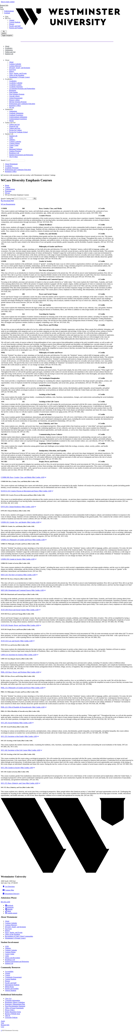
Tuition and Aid (14, 124)
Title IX (7, 1015)
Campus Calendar (15, 64)
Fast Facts (12, 69)
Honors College (14, 100)
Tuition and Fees (14, 128)
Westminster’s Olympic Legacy (19, 77)
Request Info (5, 1025)
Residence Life (14, 153)
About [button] (7, 46)
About (11, 62)
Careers (7, 975)
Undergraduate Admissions (18, 117)
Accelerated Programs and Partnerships (22, 88)
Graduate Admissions (16, 113)
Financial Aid (13, 126)
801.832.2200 (5, 902)
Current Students (10, 979)
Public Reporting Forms (13, 1012)
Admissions (13, 111)
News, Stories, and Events (18, 73)
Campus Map (9, 890)
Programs (8, 191)
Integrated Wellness (15, 149)
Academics (13, 81)
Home (7, 185)
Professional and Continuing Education (22, 104)
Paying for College (15, 130)
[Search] (35, 199)
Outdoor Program (15, 151)
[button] (7, 60)
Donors (7, 981)
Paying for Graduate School (18, 132)
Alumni (7, 973)
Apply (3, 1021)
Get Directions (10, 886)
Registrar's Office (15, 105)
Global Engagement (15, 98)
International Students (12, 985)
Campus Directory (15, 66)
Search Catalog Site (7, 198)
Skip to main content (7, 2)
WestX (11, 121)
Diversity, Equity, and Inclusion (19, 68)
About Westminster (11, 164)
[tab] (67, 477)
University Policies (11, 1017)
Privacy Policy (10, 1010)
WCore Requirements (8, 204)
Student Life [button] (9, 54)
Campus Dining (14, 143)
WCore (11, 107)
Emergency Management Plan (15, 1004)
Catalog (7, 187)
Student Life (13, 136)
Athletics (12, 140)
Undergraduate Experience (18, 119)
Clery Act (8, 998)
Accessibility (9, 971)
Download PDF (8, 201)
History (11, 71)
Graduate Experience (16, 115)
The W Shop (13, 157)
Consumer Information (12, 1000)
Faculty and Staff (10, 983)
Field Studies (13, 92)
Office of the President (16, 75)
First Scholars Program (16, 94)
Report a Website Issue (12, 1014)
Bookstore (12, 90)
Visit (2, 1023)
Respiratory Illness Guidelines (15, 1002)
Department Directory (12, 894)
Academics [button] (8, 48)
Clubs (11, 147)
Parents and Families (12, 988)
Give (2, 1027)
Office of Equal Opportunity (14, 1008)
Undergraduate (10, 189)
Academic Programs (16, 87)
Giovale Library (14, 96)
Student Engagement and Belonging (21, 155)
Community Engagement (13, 977)
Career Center (13, 145)
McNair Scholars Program (17, 102)
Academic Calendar (15, 83)
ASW (11, 138)
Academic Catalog (15, 85)
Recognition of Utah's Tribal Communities (19, 936)
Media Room (9, 987)
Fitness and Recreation (12, 958)
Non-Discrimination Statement (15, 1006)
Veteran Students (10, 990)
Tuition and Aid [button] (10, 52)
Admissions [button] (9, 50)
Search (3, 160)
